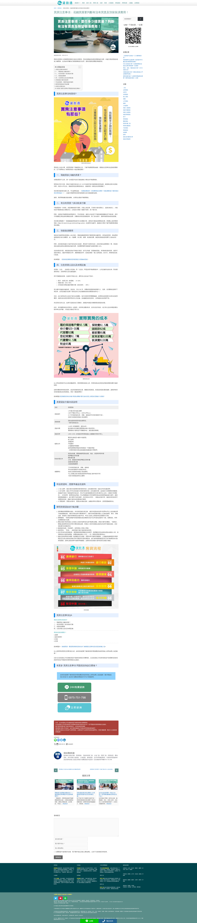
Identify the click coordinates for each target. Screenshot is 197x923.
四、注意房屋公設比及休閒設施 (64, 78)
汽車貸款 (125, 128)
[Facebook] (58, 740)
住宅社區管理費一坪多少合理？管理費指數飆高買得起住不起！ (108, 794)
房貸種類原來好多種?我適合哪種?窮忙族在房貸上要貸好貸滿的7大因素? (82, 396)
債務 (124, 99)
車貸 (105, 3)
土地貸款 (111, 3)
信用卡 (125, 92)
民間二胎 (95, 3)
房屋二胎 (102, 878)
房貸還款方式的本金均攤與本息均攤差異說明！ (70, 769)
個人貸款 (125, 96)
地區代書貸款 (127, 110)
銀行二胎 (88, 3)
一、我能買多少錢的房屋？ (63, 71)
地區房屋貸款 (127, 114)
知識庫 (125, 132)
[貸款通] (65, 3)
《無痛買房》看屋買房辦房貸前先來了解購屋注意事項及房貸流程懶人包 (83, 646)
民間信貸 (124, 3)
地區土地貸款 (127, 112)
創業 (124, 103)
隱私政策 (60, 894)
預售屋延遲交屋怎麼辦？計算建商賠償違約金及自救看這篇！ (86, 794)
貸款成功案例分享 (128, 136)
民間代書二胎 (127, 123)
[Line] (55, 740)
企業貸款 (136, 3)
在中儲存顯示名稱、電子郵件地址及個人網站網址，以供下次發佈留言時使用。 (82, 852)
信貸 (101, 3)
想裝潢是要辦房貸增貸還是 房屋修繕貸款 (74, 259)
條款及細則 (64, 894)
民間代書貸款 (127, 125)
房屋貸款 (59, 8)
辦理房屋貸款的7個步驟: (62, 84)
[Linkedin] (64, 740)
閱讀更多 (65, 803)
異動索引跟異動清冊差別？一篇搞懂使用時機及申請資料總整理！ (64, 794)
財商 (124, 134)
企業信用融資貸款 (105, 868)
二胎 (124, 87)
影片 (124, 116)
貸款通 (76, 3)
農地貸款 (117, 3)
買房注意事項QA (60, 86)
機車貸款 (125, 121)
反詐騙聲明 (69, 894)
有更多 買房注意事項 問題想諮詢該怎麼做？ (69, 88)
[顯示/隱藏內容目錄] (79, 67)
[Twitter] (61, 740)
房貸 (83, 3)
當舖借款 (125, 130)
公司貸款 (125, 101)
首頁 (55, 8)
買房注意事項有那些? (62, 69)
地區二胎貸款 (127, 107)
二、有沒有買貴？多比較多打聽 (64, 73)
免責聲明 (56, 894)
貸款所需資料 (127, 139)
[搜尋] (140, 19)
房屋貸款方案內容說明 (62, 80)
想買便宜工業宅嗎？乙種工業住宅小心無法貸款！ (102, 769)
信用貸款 (125, 94)
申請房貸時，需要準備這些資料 (64, 82)
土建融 (131, 3)
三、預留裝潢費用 (61, 75)
